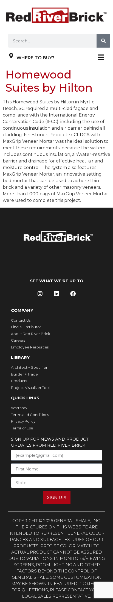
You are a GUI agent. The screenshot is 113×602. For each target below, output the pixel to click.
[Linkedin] (56, 293)
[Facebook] (72, 293)
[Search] (103, 41)
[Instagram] (40, 293)
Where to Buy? (35, 57)
